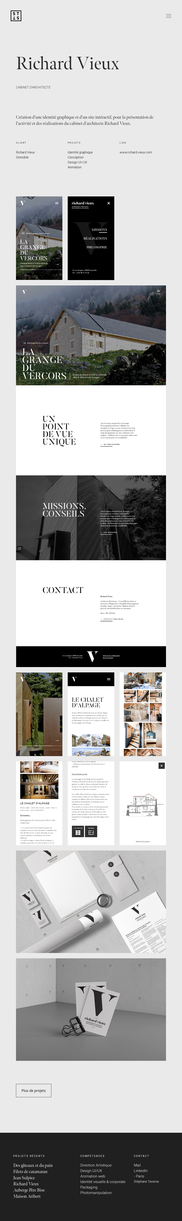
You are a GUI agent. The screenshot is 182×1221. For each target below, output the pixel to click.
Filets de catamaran (30, 1171)
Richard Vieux (26, 1184)
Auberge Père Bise (29, 1190)
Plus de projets (34, 1090)
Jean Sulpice (24, 1178)
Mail (137, 1165)
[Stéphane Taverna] (16, 15)
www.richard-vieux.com (136, 152)
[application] (39, 238)
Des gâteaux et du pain (33, 1165)
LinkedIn (141, 1171)
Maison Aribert (27, 1196)
